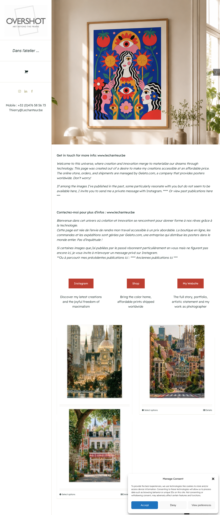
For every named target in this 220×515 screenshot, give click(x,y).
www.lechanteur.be (111, 155)
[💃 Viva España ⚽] (177, 361)
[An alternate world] (94, 361)
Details (209, 410)
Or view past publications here (190, 191)
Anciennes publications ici (154, 258)
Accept (145, 505)
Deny (173, 505)
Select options (151, 410)
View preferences (201, 505)
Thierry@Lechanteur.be (26, 110)
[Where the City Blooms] (94, 445)
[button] (213, 479)
